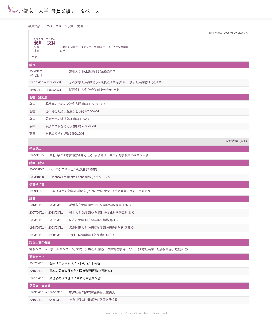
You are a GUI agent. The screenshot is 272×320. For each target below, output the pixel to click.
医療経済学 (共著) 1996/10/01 (64, 133)
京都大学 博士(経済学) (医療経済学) (93, 71)
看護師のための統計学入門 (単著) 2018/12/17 (75, 103)
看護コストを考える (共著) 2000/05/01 (70, 126)
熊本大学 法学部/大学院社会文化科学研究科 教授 (101, 212)
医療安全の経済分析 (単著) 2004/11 (68, 118)
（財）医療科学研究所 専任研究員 (92, 235)
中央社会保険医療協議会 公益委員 (92, 292)
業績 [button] (35, 57)
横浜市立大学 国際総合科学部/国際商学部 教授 (100, 205)
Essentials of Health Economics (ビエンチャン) (80, 177)
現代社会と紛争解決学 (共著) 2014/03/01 (72, 111)
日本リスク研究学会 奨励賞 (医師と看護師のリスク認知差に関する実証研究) (100, 191)
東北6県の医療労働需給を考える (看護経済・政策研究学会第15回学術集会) (99, 155)
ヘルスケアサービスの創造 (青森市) (73, 169)
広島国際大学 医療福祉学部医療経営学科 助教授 (101, 227)
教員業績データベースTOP (46, 26)
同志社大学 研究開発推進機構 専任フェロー (98, 220)
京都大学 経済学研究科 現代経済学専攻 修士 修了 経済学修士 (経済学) (116, 82)
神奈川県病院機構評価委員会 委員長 (93, 299)
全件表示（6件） (237, 141)
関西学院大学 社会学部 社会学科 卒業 (94, 89)
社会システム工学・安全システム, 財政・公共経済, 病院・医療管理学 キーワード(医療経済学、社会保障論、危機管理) (108, 249)
